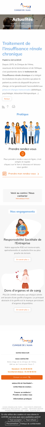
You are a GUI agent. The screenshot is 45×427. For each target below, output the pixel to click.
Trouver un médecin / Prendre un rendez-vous (22, 393)
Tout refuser (31, 420)
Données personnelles (14, 410)
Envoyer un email (20, 377)
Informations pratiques (22, 399)
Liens (27, 410)
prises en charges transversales (16, 89)
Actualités (25, 24)
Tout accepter (15, 420)
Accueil (14, 24)
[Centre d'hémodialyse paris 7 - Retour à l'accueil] (22, 7)
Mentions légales (36, 409)
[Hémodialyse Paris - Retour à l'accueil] (22, 341)
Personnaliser (12, 423)
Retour (7, 99)
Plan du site (35, 410)
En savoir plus (22, 259)
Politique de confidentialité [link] (30, 424)
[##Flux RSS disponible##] (4, 107)
